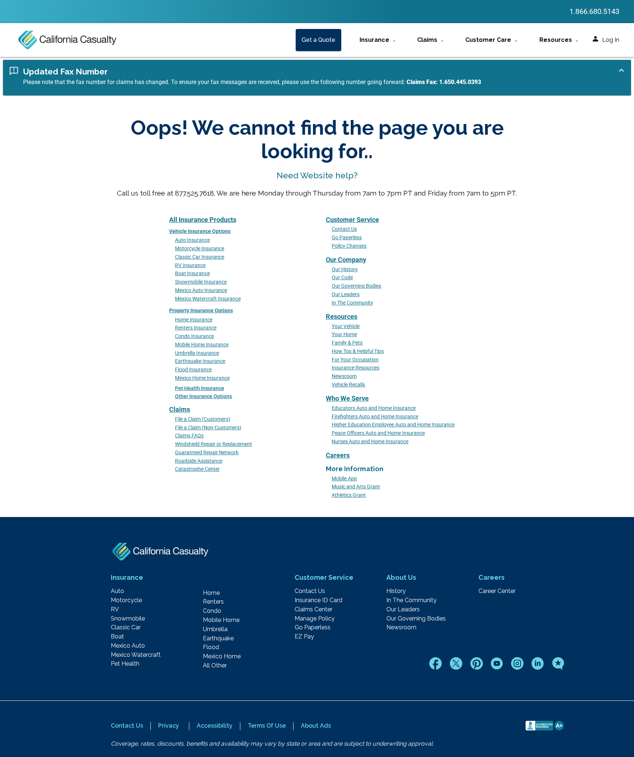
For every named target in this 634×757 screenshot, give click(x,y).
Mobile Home (221, 620)
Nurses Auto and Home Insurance (370, 441)
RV (115, 609)
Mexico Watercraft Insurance (208, 299)
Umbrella (215, 629)
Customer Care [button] (488, 39)
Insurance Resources (355, 368)
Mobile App (344, 479)
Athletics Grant (349, 495)
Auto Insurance (192, 240)
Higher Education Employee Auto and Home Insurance (393, 425)
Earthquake (218, 638)
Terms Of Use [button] (267, 725)
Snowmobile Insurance (201, 282)
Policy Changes (349, 246)
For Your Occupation (355, 360)
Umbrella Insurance (197, 353)
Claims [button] (427, 39)
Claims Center (313, 609)
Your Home (344, 334)
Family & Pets (347, 343)
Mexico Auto (128, 646)
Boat (117, 636)
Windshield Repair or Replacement (213, 444)
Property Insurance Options (201, 310)
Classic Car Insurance (199, 257)
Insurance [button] (374, 39)
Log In (610, 39)
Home (211, 593)
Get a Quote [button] (318, 39)
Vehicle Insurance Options (199, 231)
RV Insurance (190, 265)
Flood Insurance (193, 370)
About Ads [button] (316, 725)
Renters (213, 601)
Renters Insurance (195, 328)
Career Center (496, 591)
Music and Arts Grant (356, 487)
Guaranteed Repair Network (206, 453)
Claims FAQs (189, 436)
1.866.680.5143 (594, 11)
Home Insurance (193, 320)
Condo (212, 611)
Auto (117, 591)
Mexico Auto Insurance (201, 290)
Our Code (342, 277)
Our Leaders (346, 294)
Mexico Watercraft (136, 655)
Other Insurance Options (203, 396)
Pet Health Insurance (199, 388)
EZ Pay (304, 636)
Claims (179, 409)
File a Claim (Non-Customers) (208, 428)
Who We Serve (347, 398)
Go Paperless (347, 237)
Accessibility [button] (215, 725)
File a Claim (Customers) (202, 419)
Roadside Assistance (198, 461)
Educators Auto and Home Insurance (374, 408)
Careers (338, 455)
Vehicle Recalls (348, 385)
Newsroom (344, 376)
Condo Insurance (194, 336)
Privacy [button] (168, 725)
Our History (345, 269)
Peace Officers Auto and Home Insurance (378, 433)
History (396, 591)
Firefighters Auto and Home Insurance (375, 417)
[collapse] (621, 70)
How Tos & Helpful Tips (358, 351)
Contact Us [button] (127, 725)
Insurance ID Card (318, 600)
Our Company (346, 259)
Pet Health (125, 663)
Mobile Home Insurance (202, 345)
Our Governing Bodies (356, 286)
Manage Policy (315, 618)
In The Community (352, 303)
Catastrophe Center (197, 469)
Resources (341, 316)
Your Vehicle (346, 326)
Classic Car (126, 627)
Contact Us (344, 229)
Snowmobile (128, 618)
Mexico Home (222, 656)
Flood (211, 647)
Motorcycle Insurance (199, 248)
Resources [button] (555, 39)
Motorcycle (126, 600)
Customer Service (352, 219)
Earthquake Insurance (200, 361)
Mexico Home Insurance (202, 378)
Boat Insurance (192, 273)
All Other (215, 665)
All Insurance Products (202, 219)
